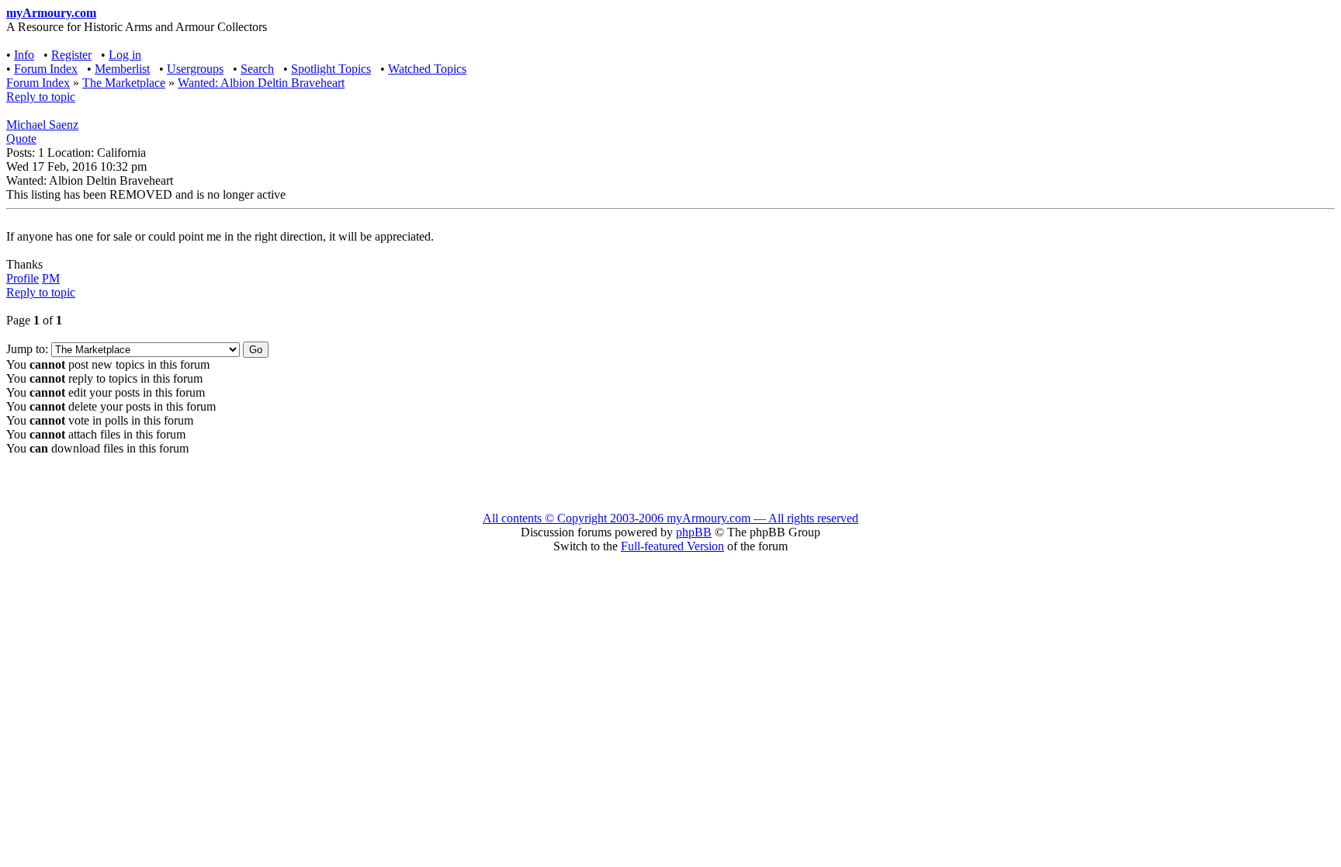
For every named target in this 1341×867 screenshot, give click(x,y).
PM (51, 278)
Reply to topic (40, 96)
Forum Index (46, 68)
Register (71, 54)
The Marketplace (123, 82)
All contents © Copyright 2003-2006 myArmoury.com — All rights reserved (670, 518)
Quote (21, 138)
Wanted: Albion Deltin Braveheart (261, 82)
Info (24, 54)
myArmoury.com (51, 12)
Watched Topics (427, 68)
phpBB (694, 532)
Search (257, 68)
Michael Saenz (42, 124)
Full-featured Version (672, 546)
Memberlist (122, 68)
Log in (125, 54)
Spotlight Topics (331, 68)
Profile (22, 278)
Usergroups (195, 68)
